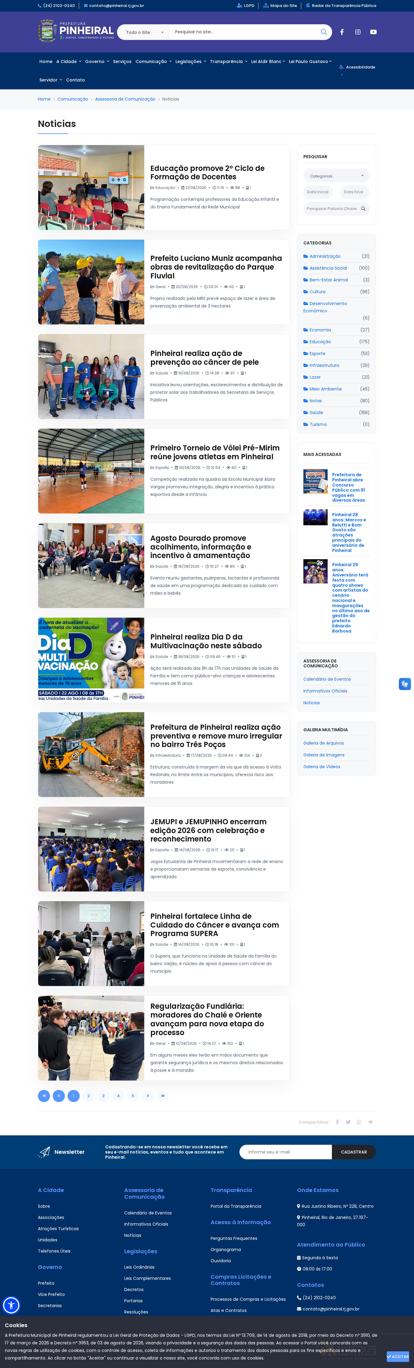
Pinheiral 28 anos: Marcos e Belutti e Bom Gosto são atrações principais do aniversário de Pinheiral (349, 532)
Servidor (49, 80)
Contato (75, 80)
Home (45, 61)
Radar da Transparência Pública (344, 5)
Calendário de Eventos (148, 1213)
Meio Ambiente (326, 389)
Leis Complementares (147, 1278)
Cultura (318, 292)
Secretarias (50, 1306)
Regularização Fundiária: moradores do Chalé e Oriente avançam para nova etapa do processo (207, 1019)
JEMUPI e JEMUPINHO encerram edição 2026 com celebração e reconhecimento (208, 830)
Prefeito (46, 1283)
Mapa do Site (283, 5)
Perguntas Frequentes (234, 1238)
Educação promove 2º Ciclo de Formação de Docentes (207, 172)
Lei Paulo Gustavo (308, 61)
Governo (95, 61)
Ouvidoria (221, 1261)
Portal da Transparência (236, 1206)
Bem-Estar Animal (329, 280)
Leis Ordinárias (139, 1267)
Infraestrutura (324, 365)
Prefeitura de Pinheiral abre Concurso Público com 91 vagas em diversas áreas (348, 487)
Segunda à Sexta (320, 1258)
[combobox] (143, 32)
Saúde (316, 413)
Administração (325, 256)
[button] (11, 1305)
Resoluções (136, 1312)
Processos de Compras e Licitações (248, 1299)
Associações (51, 1217)
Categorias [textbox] (321, 176)
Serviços (122, 61)
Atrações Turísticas (58, 1229)
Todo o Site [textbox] (138, 32)
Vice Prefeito (51, 1294)
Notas (316, 401)
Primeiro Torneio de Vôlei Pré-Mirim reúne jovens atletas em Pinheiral (215, 452)
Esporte (318, 353)
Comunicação (151, 61)
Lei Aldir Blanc (266, 61)
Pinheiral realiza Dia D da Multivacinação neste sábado (206, 641)
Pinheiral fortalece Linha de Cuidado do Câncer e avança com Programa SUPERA (214, 925)
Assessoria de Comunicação (125, 99)
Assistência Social (328, 268)
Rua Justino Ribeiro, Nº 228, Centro (338, 1206)
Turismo (318, 424)
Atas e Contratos (229, 1310)
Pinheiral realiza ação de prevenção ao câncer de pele (204, 357)
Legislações (189, 61)
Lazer (315, 377)
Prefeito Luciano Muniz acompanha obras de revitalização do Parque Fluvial (216, 267)
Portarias (133, 1301)
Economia (320, 330)
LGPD (249, 5)
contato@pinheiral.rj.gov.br (116, 5)
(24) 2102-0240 (59, 5)
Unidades (47, 1240)
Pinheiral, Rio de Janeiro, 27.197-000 (332, 1221)
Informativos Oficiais (146, 1224)
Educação (320, 342)
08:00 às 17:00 (317, 1269)
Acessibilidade (360, 67)
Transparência (227, 61)
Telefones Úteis (54, 1251)
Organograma (226, 1250)
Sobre (44, 1206)
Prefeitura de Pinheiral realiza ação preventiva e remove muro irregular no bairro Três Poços (216, 736)
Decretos (134, 1290)
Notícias (132, 1235)
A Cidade (67, 61)
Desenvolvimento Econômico (325, 307)
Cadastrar (354, 1152)
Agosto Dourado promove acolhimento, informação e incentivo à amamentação (200, 547)
